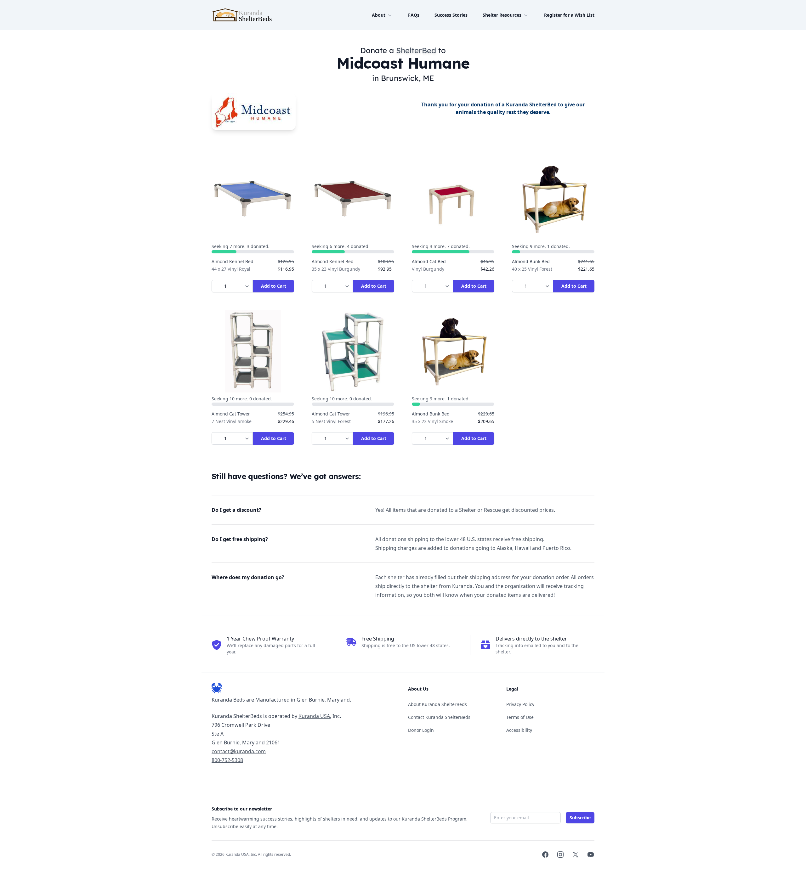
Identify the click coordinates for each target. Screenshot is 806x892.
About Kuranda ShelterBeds (437, 704)
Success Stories (451, 15)
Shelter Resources (502, 15)
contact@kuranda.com (239, 751)
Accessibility (519, 730)
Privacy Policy (520, 704)
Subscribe (580, 818)
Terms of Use (520, 717)
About (378, 15)
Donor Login (421, 730)
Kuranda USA (314, 716)
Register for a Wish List (569, 15)
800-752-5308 (227, 760)
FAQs (413, 15)
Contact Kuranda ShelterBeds (439, 717)
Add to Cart (273, 286)
